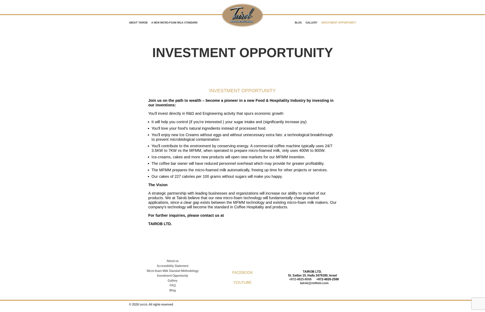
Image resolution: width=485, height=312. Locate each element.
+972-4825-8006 (300, 279)
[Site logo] (242, 15)
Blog (172, 290)
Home (222, 64)
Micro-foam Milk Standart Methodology (173, 270)
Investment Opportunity (172, 275)
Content (3, 88)
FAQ (173, 285)
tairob (143, 304)
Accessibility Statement (172, 266)
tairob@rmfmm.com (314, 283)
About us (173, 261)
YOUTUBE (242, 282)
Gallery (172, 280)
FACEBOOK (242, 272)
